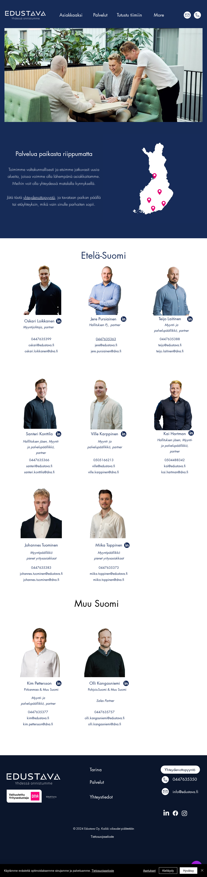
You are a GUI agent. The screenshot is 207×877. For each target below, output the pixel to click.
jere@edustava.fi (106, 345)
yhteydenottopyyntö (39, 197)
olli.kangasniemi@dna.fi (104, 724)
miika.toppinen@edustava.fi (109, 574)
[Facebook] (175, 813)
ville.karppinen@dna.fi (103, 472)
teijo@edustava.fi (170, 345)
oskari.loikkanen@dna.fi (41, 351)
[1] (58, 321)
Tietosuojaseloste (103, 871)
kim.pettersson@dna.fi (38, 724)
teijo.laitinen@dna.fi (170, 351)
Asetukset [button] (149, 871)
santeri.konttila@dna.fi (39, 472)
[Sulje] (202, 870)
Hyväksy (188, 871)
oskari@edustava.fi (41, 345)
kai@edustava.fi (175, 466)
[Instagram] (184, 813)
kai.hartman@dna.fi (174, 472)
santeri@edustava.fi (39, 466)
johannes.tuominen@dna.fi (41, 580)
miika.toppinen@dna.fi (108, 580)
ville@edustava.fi (103, 466)
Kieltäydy (168, 871)
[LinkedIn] (166, 813)
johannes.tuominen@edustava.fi (41, 574)
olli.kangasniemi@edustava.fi (105, 718)
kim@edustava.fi (38, 718)
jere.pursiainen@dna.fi (106, 351)
